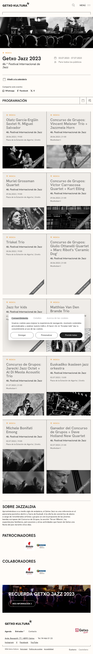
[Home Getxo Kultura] (16, 4)
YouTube (34, 642)
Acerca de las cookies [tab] (57, 318)
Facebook (24, 90)
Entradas (19, 631)
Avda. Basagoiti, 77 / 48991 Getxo (19, 638)
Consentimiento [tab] (20, 318)
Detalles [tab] (37, 318)
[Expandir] (73, 5)
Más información (21, 603)
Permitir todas (71, 335)
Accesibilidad (49, 649)
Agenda (8, 631)
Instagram (9, 642)
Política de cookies (35, 649)
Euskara (72, 649)
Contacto (32, 631)
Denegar (22, 335)
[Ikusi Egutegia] (83, 100)
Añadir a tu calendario (17, 79)
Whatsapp (9, 90)
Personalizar (46, 335)
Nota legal (23, 649)
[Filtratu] (89, 100)
